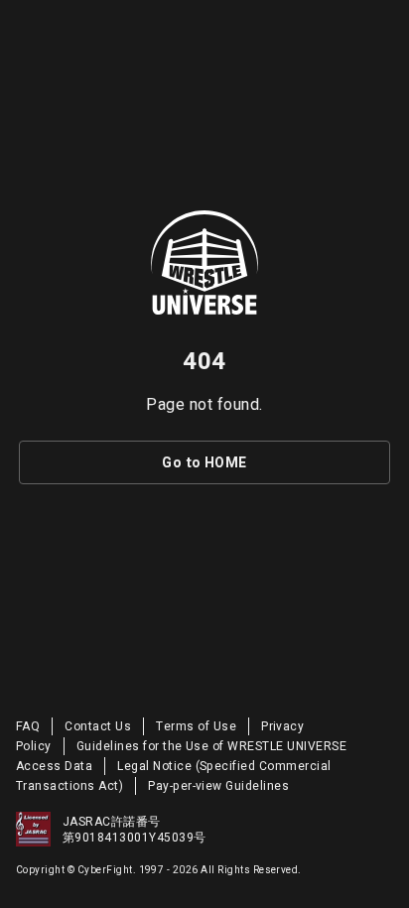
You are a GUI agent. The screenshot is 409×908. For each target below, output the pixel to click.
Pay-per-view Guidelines (218, 786)
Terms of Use (196, 726)
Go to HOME (204, 463)
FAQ (28, 726)
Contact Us (98, 726)
